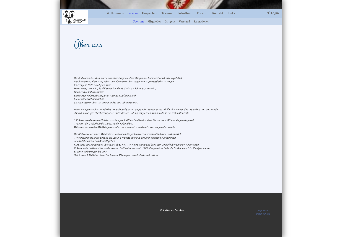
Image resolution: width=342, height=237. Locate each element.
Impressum (263, 210)
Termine (167, 13)
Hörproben (149, 13)
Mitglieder (154, 21)
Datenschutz (263, 213)
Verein (133, 13)
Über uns (138, 21)
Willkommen (115, 13)
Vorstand (184, 21)
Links (231, 13)
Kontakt (217, 13)
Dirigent (170, 21)
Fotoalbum (185, 13)
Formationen (201, 21)
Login (275, 13)
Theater (202, 13)
